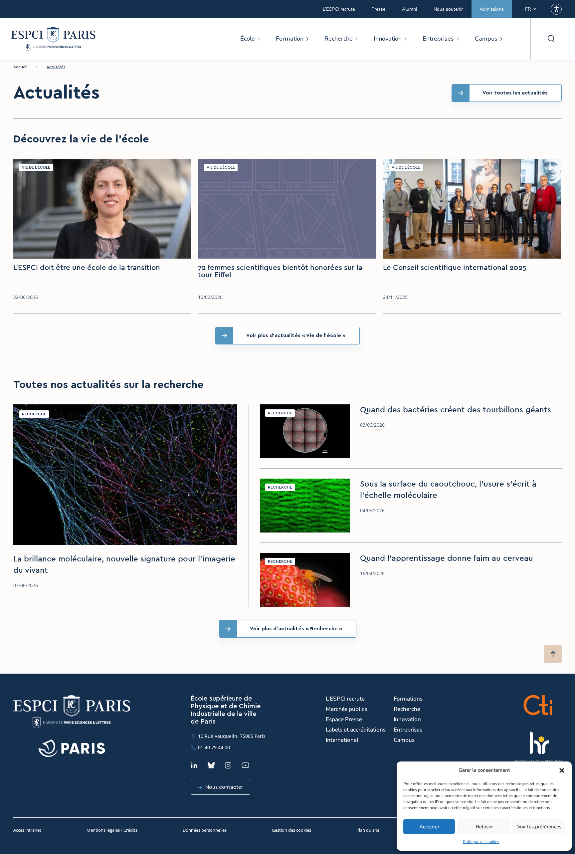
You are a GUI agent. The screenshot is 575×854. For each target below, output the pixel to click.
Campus (486, 39)
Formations (408, 699)
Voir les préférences (539, 826)
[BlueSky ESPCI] (211, 765)
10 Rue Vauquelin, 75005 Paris (232, 736)
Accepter (429, 826)
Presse (378, 9)
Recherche (338, 39)
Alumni (409, 9)
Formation (289, 39)
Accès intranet (27, 830)
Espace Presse (344, 719)
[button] (561, 770)
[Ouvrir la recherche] (551, 39)
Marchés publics (346, 709)
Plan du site (367, 830)
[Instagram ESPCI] (228, 765)
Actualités (56, 67)
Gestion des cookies (291, 830)
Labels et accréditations (356, 730)
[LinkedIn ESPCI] (194, 765)
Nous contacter (224, 787)
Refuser (484, 826)
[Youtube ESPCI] (245, 765)
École (247, 39)
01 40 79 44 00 (214, 747)
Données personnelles (205, 830)
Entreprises (438, 39)
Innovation (388, 39)
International (342, 740)
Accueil (20, 67)
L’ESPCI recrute (339, 9)
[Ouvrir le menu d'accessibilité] (556, 9)
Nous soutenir (448, 9)
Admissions (491, 9)
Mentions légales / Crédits (112, 830)
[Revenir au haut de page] (553, 654)
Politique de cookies (481, 841)
